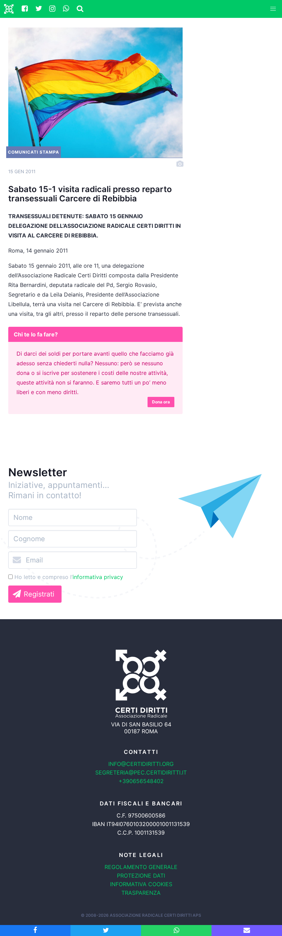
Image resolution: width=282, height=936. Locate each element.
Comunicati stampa (33, 152)
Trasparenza (141, 892)
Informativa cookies (141, 884)
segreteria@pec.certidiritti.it (141, 772)
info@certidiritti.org (141, 763)
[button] (273, 9)
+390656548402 (141, 781)
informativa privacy (98, 576)
